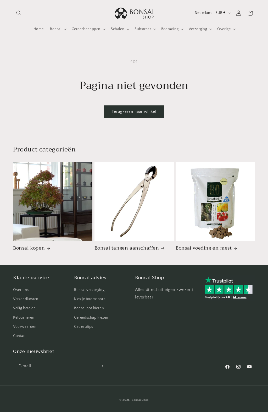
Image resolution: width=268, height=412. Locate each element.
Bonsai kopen (29, 248)
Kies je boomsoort (89, 299)
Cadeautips (83, 327)
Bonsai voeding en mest (204, 248)
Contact (19, 336)
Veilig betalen (24, 308)
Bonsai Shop (140, 400)
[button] (19, 13)
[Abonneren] (101, 366)
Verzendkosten (25, 299)
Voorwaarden (25, 327)
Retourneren (24, 317)
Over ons (21, 290)
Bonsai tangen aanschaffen (126, 248)
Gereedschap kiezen (91, 317)
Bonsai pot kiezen (89, 308)
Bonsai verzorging (89, 290)
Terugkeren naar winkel (134, 111)
